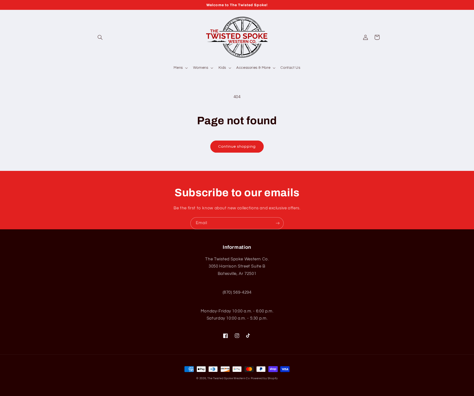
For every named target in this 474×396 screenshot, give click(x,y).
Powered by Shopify (264, 378)
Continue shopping (237, 146)
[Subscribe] (277, 223)
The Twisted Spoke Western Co (228, 378)
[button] (100, 37)
